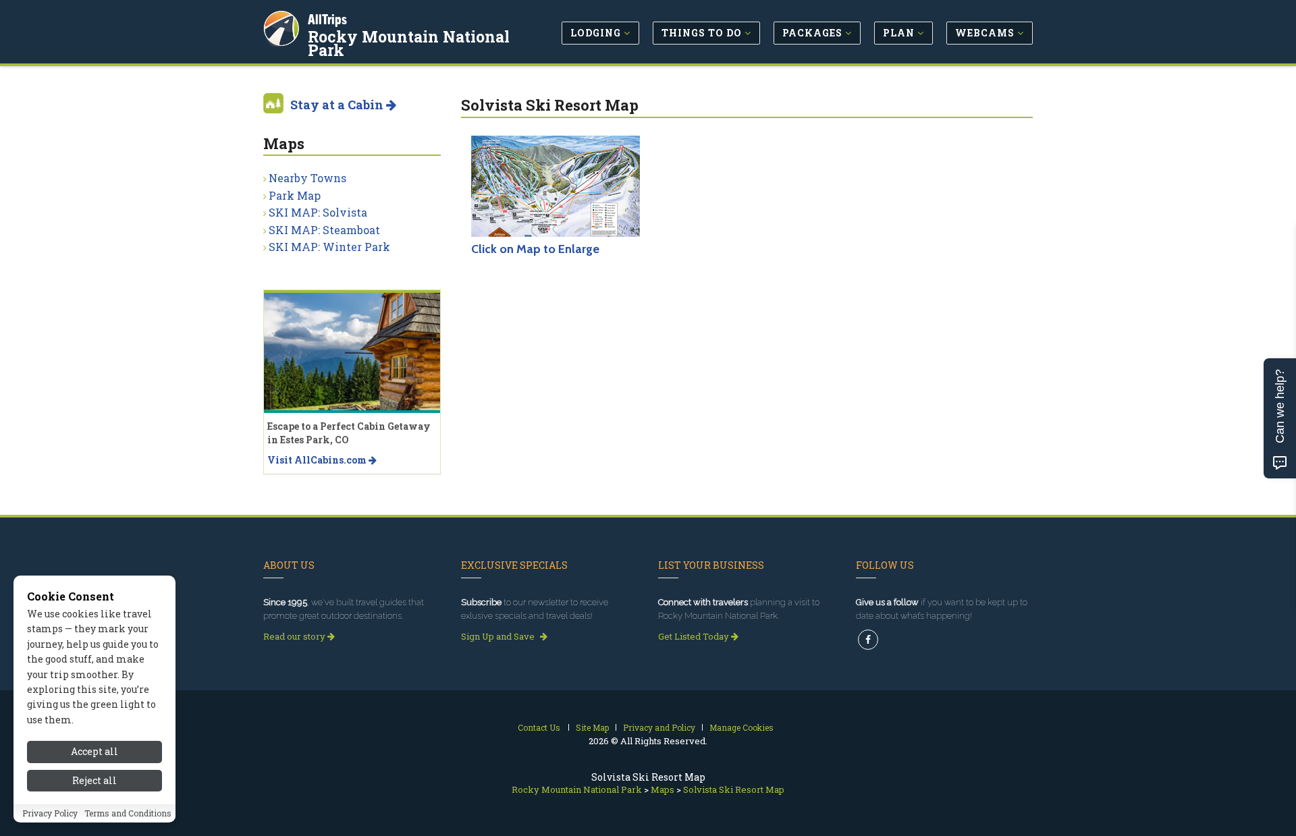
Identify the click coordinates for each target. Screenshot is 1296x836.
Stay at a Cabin (338, 104)
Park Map (295, 195)
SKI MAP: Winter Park (329, 247)
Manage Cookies (741, 727)
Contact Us (539, 727)
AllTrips (327, 19)
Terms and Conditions (127, 813)
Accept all (94, 751)
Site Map (592, 727)
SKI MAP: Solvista (318, 212)
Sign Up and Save (499, 636)
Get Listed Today (694, 636)
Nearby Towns (307, 178)
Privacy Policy (50, 813)
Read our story (295, 636)
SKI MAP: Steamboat (324, 230)
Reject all (94, 780)
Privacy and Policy (659, 727)
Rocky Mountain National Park (409, 43)
